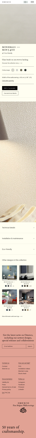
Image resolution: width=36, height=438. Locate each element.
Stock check (22, 373)
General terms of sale (9, 387)
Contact (4, 366)
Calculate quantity (8, 81)
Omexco (6, 2)
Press (4, 385)
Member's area (23, 371)
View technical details (10, 93)
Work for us (6, 369)
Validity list (5, 382)
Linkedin (21, 389)
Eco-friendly (8, 53)
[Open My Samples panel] (25, 2)
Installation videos (24, 369)
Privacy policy (6, 389)
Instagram (21, 382)
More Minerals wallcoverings (10, 316)
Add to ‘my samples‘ (10, 88)
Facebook (21, 385)
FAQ (19, 366)
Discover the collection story (10, 63)
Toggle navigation (32, 2)
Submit (30, 346)
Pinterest (21, 387)
